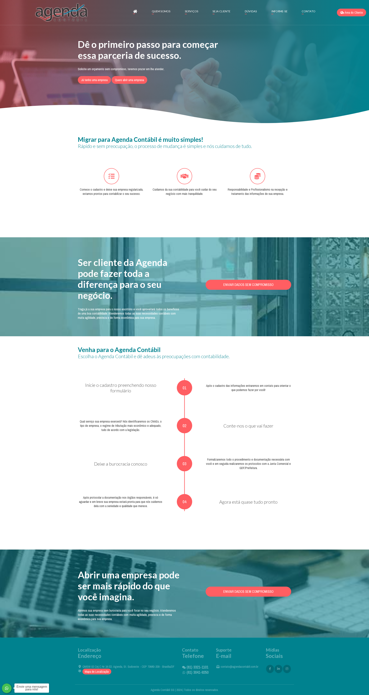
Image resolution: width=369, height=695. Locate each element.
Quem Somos (161, 11)
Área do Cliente (353, 12)
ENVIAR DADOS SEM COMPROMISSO (248, 284)
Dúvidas (251, 11)
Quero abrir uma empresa (129, 80)
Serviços (191, 11)
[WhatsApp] (7, 688)
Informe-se (279, 11)
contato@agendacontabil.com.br (239, 666)
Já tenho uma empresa (94, 80)
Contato (308, 11)
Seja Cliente (221, 11)
